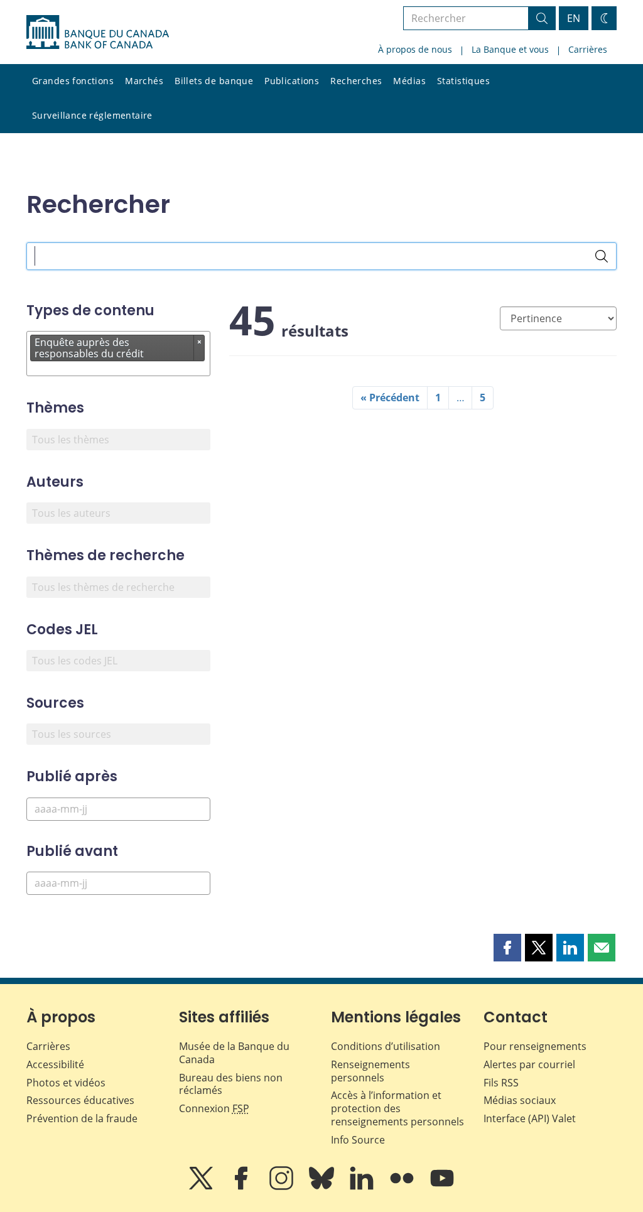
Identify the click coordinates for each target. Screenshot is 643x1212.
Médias (409, 81)
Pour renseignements (535, 1046)
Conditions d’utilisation (385, 1046)
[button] (507, 947)
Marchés (144, 81)
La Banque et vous (510, 49)
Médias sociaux (520, 1100)
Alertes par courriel (529, 1064)
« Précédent (389, 397)
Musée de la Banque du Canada (234, 1052)
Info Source (358, 1140)
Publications (291, 81)
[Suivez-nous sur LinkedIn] (363, 1187)
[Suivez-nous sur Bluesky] (323, 1187)
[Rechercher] (602, 256)
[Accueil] (97, 32)
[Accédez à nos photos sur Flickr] (403, 1187)
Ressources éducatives (80, 1100)
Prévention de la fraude (82, 1118)
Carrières (587, 49)
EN (573, 18)
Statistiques (463, 81)
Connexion (214, 1108)
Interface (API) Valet (530, 1118)
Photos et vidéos (65, 1083)
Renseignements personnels (370, 1071)
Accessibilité (55, 1064)
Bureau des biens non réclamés (231, 1084)
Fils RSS (501, 1083)
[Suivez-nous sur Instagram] (282, 1187)
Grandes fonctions (73, 81)
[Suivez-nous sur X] (202, 1187)
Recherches (356, 81)
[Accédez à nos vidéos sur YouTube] (442, 1187)
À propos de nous (415, 49)
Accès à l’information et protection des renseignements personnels (397, 1108)
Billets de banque (214, 81)
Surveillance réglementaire (92, 115)
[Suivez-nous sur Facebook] (242, 1187)
